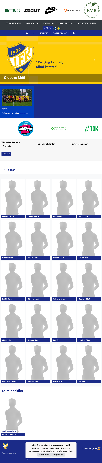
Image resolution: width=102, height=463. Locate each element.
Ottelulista (6, 154)
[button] (7, 60)
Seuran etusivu (13, 23)
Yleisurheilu (65, 23)
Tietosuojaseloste (8, 453)
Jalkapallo (32, 23)
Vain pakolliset (58, 455)
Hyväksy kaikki (44, 455)
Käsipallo (48, 23)
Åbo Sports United (87, 23)
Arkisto (49, 28)
